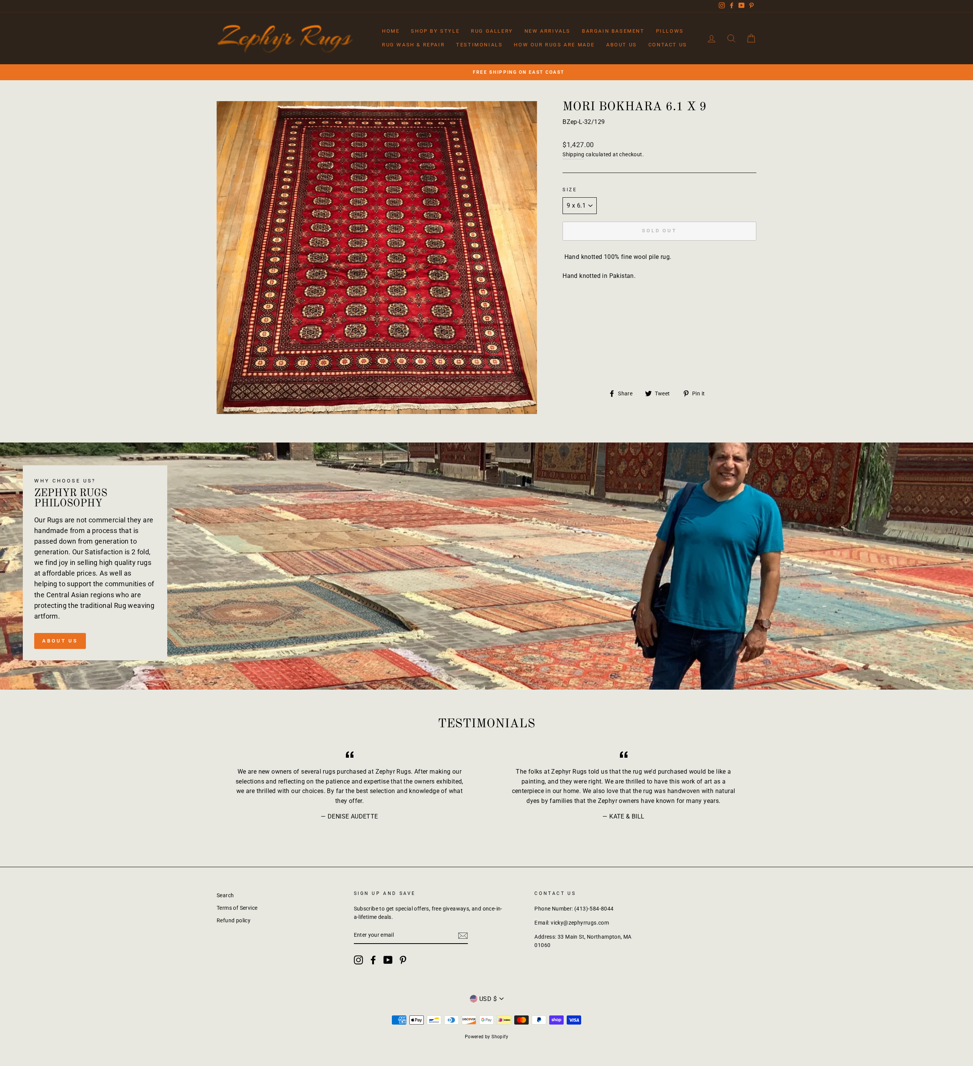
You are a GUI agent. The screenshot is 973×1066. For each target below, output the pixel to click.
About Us (621, 45)
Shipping (573, 154)
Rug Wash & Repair (413, 45)
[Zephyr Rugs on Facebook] (373, 959)
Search (225, 895)
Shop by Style (435, 31)
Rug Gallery (492, 31)
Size (570, 189)
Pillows (670, 31)
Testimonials (479, 45)
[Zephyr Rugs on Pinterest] (402, 959)
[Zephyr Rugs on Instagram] (358, 959)
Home (390, 31)
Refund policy (233, 920)
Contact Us (667, 45)
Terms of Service (237, 908)
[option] (486, 72)
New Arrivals (547, 31)
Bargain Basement (613, 31)
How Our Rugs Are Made (554, 45)
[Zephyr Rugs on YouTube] (388, 959)
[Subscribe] (463, 936)
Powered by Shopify (486, 1036)
